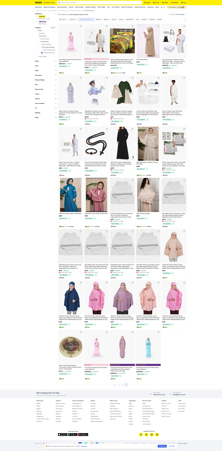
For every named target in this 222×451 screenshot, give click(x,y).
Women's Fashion (60, 403)
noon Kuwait (181, 403)
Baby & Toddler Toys (115, 411)
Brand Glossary (146, 406)
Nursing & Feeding (115, 403)
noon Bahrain (182, 406)
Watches (58, 414)
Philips (130, 416)
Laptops (38, 408)
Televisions (39, 421)
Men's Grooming (95, 419)
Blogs (144, 403)
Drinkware (75, 421)
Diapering (112, 406)
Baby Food (113, 419)
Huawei (131, 421)
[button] (115, 384)
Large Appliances (77, 403)
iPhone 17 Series (166, 403)
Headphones (39, 416)
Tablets (38, 406)
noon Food (145, 419)
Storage (74, 411)
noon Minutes (146, 421)
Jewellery (58, 416)
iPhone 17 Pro (165, 411)
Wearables (39, 414)
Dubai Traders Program (148, 414)
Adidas (130, 414)
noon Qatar (181, 411)
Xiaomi (130, 408)
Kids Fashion (59, 408)
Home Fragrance (77, 419)
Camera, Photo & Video (42, 419)
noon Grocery (146, 416)
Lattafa (131, 419)
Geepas (131, 424)
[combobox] (101, 2)
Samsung (131, 406)
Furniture (74, 416)
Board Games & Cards (116, 416)
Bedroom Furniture (77, 408)
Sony (130, 411)
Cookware (75, 414)
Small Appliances (77, 406)
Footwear (58, 421)
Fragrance (93, 403)
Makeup (93, 414)
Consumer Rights (182, 443)
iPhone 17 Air (165, 408)
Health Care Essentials (97, 421)
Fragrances (59, 411)
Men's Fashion (60, 406)
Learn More (84, 446)
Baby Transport (114, 408)
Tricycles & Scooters (115, 414)
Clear (52, 27)
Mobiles (38, 403)
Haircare (93, 408)
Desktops (39, 411)
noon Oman (181, 408)
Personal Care (94, 411)
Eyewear (58, 419)
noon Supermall (146, 424)
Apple (130, 403)
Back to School (166, 416)
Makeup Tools (94, 416)
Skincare (93, 406)
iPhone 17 (164, 406)
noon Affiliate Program (148, 411)
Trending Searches (147, 408)
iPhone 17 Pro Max (167, 414)
